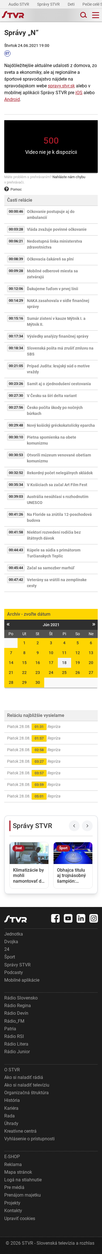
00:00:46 (16, 211)
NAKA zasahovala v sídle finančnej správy (58, 303)
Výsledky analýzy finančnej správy (57, 336)
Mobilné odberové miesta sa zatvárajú (52, 274)
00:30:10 (16, 437)
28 (11, 682)
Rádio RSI (14, 1036)
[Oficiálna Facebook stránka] (55, 918)
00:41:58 (16, 532)
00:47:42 (16, 580)
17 (51, 662)
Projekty (12, 1203)
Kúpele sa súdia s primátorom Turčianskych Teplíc (53, 553)
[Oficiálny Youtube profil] (68, 918)
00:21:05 (16, 366)
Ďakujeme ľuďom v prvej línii (52, 288)
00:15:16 (16, 318)
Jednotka (13, 934)
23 (37, 672)
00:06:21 (16, 241)
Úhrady (11, 1123)
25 (64, 672)
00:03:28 (16, 229)
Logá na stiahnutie (23, 1179)
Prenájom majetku (22, 1195)
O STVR (12, 1069)
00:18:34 (16, 348)
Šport (9, 957)
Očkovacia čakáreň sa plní (50, 259)
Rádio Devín (16, 1013)
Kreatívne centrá (20, 1131)
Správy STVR (49, 4)
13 (91, 652)
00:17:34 (16, 336)
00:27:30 (16, 395)
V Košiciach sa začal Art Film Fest (57, 484)
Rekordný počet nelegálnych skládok (60, 473)
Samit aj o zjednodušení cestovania (59, 384)
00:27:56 (16, 407)
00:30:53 (16, 455)
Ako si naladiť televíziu (26, 1085)
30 (37, 682)
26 (77, 672)
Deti (71, 4)
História (12, 1100)
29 (24, 682)
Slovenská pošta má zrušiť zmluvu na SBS (60, 351)
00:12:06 (16, 288)
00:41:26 (16, 514)
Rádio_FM (14, 1021)
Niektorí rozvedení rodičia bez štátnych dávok (54, 535)
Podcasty (13, 972)
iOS (78, 92)
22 (24, 672)
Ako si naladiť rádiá (23, 1077)
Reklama (13, 1164)
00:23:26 (16, 384)
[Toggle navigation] (95, 15)
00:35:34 (16, 484)
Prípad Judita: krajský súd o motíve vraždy (58, 369)
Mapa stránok (18, 1172)
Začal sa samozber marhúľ (51, 568)
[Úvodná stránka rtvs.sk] (13, 15)
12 (77, 652)
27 (91, 672)
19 (77, 662)
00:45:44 (16, 568)
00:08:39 (16, 259)
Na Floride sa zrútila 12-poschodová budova (59, 517)
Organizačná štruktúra (26, 1092)
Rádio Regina (17, 1005)
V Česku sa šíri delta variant (52, 395)
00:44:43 (16, 550)
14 (11, 662)
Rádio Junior (17, 1051)
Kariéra (11, 1108)
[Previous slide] (74, 825)
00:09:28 (16, 271)
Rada (9, 1116)
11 (64, 652)
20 (91, 662)
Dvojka (11, 941)
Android (12, 99)
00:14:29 (16, 300)
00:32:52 (16, 473)
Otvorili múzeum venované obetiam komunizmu (59, 458)
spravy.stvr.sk (61, 86)
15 (24, 662)
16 (37, 662)
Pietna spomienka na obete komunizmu (51, 440)
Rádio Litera (16, 1044)
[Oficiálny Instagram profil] (93, 918)
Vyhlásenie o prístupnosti (29, 1138)
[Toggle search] (83, 15)
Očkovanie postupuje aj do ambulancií (51, 214)
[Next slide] (87, 825)
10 (51, 652)
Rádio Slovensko (21, 998)
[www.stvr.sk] (15, 919)
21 (11, 672)
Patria (10, 1028)
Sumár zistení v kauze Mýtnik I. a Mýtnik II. (56, 321)
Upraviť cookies (19, 1218)
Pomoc (16, 189)
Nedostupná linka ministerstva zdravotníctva (54, 244)
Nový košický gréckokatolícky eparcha (61, 425)
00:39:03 (16, 496)
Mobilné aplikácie (21, 980)
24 (51, 672)
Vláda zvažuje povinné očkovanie (57, 229)
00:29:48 (16, 425)
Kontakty (13, 1210)
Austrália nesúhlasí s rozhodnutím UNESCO (57, 499)
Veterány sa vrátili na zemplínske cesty (57, 583)
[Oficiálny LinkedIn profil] (81, 918)
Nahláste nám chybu (68, 177)
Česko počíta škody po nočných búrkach (55, 410)
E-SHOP (12, 1156)
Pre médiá (14, 1187)
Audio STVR (19, 4)
